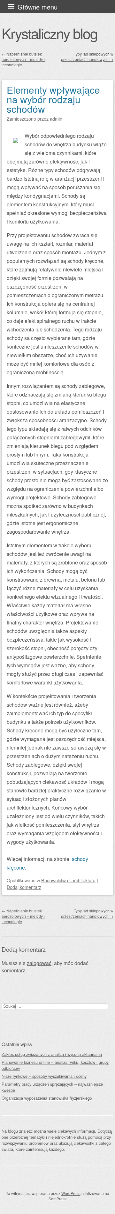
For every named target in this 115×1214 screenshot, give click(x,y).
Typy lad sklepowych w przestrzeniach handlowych (87, 56)
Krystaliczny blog (49, 33)
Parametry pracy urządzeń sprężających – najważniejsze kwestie (52, 1087)
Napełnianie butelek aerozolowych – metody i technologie (23, 59)
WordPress (70, 1193)
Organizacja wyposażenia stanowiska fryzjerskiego (47, 1098)
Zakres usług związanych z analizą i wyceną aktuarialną (52, 1054)
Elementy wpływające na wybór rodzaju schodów (53, 99)
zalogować (39, 963)
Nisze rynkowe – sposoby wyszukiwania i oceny (44, 1076)
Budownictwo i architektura (68, 880)
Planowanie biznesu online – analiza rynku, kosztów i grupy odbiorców (55, 1065)
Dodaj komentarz (24, 887)
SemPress (57, 1198)
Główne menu (37, 6)
